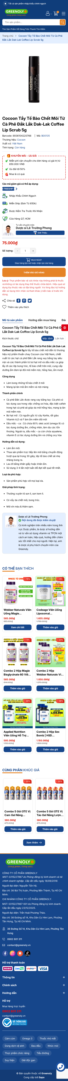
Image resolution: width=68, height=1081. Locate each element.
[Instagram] (13, 953)
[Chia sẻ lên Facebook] (18, 301)
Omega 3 (27, 1038)
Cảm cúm (10, 1038)
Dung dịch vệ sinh (14, 1045)
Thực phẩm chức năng (17, 1053)
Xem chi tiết (17, 627)
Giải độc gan (28, 1060)
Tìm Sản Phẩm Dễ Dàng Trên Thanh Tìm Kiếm (23, 29)
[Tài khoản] (48, 13)
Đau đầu (35, 1045)
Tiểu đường (43, 1053)
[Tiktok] (27, 953)
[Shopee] (20, 953)
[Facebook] (5, 953)
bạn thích (18, 568)
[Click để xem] (34, 80)
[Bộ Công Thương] (14, 1022)
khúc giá (20, 770)
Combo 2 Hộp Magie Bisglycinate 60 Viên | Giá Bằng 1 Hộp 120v (18, 674)
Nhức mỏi (53, 1045)
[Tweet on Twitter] (30, 301)
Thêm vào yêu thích (18, 307)
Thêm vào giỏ (50, 627)
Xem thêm (32, 842)
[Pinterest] (24, 301)
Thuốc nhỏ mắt (48, 1038)
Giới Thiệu (42, 232)
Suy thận (9, 1060)
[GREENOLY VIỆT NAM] (16, 13)
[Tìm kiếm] (62, 22)
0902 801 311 (14, 939)
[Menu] (63, 13)
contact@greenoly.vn (19, 945)
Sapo (42, 1077)
